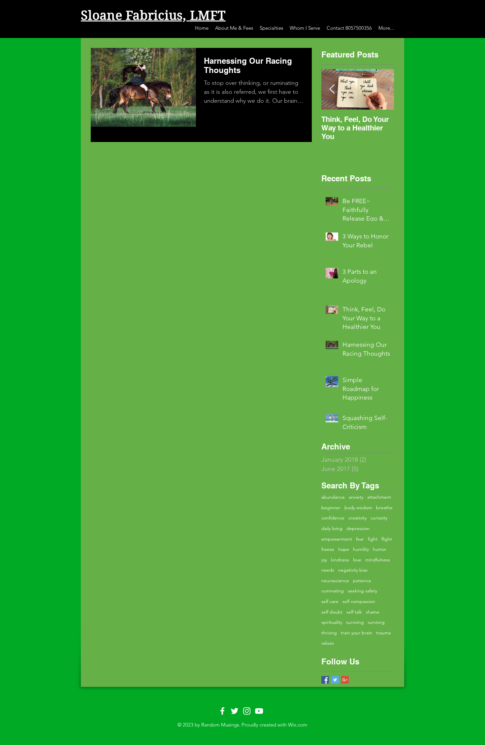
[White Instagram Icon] (247, 711)
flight (386, 539)
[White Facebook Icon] (222, 711)
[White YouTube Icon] (259, 711)
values (327, 643)
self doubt (331, 612)
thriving (329, 633)
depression (358, 528)
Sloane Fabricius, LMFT (153, 15)
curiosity (379, 518)
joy (324, 560)
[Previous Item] (332, 89)
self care (330, 601)
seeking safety (362, 591)
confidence (332, 518)
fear (360, 539)
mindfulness (377, 560)
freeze (327, 549)
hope (343, 549)
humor (379, 549)
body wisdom (358, 508)
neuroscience (335, 581)
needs (327, 570)
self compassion (358, 601)
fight (372, 539)
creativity (357, 518)
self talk (354, 612)
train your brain (356, 633)
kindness (340, 560)
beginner (330, 508)
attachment (379, 497)
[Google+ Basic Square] (345, 680)
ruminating (332, 591)
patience (362, 581)
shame (372, 612)
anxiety (356, 497)
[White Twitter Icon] (235, 711)
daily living (331, 528)
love (357, 560)
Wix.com (297, 725)
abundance (333, 497)
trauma (383, 633)
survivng (376, 622)
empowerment (336, 539)
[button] (234, 28)
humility (361, 549)
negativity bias (353, 570)
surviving (355, 622)
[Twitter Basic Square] (335, 680)
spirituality (331, 622)
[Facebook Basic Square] (325, 680)
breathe (384, 508)
